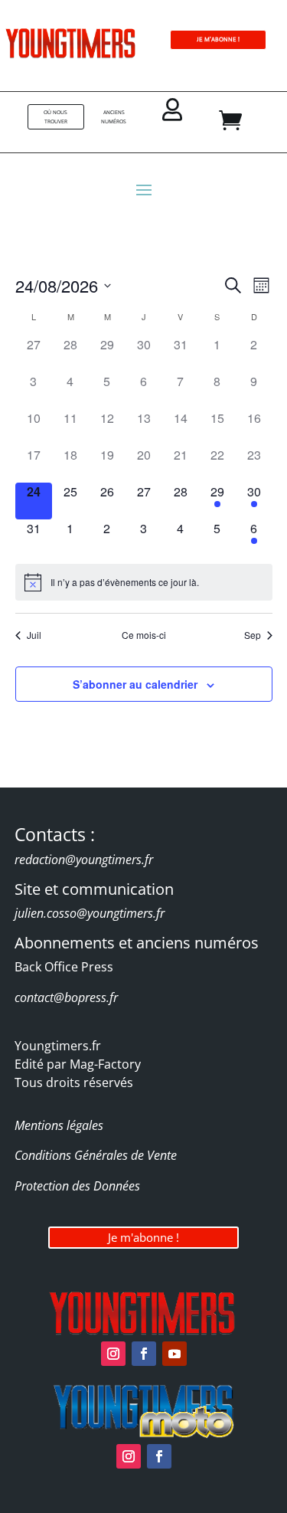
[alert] (143, 582)
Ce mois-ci (144, 635)
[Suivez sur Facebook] (144, 1353)
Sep (252, 635)
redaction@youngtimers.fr (84, 859)
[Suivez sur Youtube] (174, 1353)
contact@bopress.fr (66, 997)
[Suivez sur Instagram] (113, 1353)
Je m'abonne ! (143, 1237)
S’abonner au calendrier (135, 684)
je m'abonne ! (218, 39)
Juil (34, 635)
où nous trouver (55, 117)
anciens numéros (113, 117)
